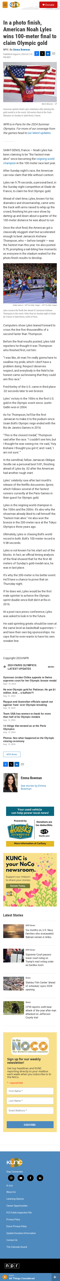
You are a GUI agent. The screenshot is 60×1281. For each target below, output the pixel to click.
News (28, 978)
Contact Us (11, 1240)
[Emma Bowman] (10, 782)
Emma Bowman (21, 49)
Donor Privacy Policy (16, 1226)
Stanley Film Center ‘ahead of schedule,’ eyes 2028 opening (40, 986)
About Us (11, 1192)
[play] (5, 1277)
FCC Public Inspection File (19, 1212)
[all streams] (56, 1277)
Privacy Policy (13, 1219)
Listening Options (15, 1199)
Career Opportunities (17, 1206)
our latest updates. (39, 133)
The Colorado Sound (16, 1247)
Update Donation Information (21, 1233)
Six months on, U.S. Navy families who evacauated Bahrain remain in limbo (39, 934)
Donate (49, 4)
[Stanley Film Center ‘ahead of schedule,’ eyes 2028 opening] (13, 983)
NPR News (12, 754)
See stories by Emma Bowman (33, 787)
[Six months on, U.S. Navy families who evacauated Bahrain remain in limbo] (13, 931)
